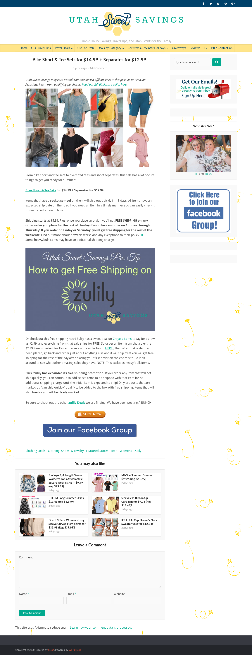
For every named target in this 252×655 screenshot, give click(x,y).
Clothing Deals (35, 451)
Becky (208, 173)
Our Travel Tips (41, 48)
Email (71, 594)
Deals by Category (109, 48)
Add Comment (98, 68)
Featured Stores (97, 451)
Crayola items (122, 339)
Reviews (195, 48)
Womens (126, 451)
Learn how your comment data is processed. (101, 627)
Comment (26, 557)
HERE (109, 348)
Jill (196, 173)
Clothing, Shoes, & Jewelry (66, 451)
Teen (114, 451)
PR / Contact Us (221, 48)
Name (24, 594)
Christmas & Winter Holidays (146, 48)
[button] (149, 93)
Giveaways (179, 48)
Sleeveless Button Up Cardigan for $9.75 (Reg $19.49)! (136, 502)
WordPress (75, 649)
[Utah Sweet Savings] (126, 24)
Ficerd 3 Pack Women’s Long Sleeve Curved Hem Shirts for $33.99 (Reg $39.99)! (67, 524)
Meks (51, 649)
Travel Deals (62, 48)
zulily (137, 451)
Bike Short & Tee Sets (40, 190)
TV (206, 48)
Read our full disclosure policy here (104, 85)
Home (23, 48)
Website (119, 594)
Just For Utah (85, 48)
